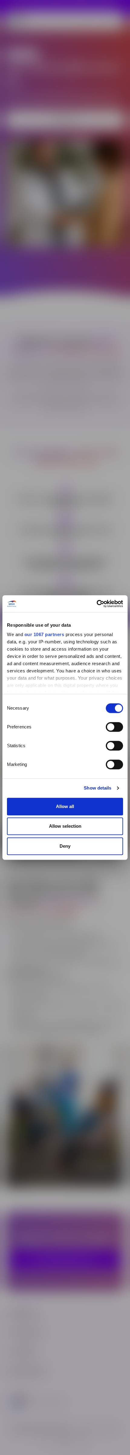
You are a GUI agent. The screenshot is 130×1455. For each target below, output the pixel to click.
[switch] (114, 727)
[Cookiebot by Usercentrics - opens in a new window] (96, 604)
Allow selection (65, 826)
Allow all (65, 806)
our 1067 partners (44, 634)
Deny (65, 846)
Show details (97, 787)
